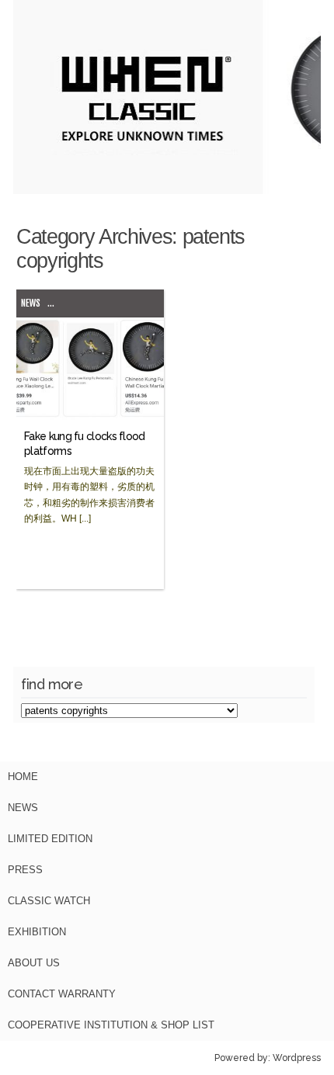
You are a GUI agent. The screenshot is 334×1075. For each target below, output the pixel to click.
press (25, 870)
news (30, 303)
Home (23, 776)
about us (34, 963)
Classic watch (49, 901)
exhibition (37, 932)
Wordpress (297, 1057)
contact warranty (62, 994)
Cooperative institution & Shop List (111, 1025)
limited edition (50, 838)
